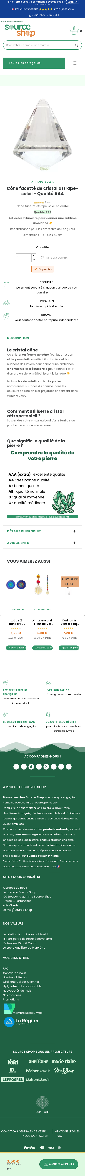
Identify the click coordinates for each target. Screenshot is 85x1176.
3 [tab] (46, 660)
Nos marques (12, 995)
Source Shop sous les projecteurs (42, 1052)
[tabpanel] (42, 133)
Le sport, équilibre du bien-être (24, 948)
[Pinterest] (69, 767)
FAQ (5, 969)
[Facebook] (39, 767)
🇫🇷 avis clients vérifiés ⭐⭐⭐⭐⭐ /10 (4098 (39, 9)
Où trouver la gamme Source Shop (27, 897)
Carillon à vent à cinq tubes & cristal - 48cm (69, 622)
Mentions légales (67, 1131)
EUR (38, 1112)
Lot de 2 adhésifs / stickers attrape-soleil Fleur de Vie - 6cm (16, 622)
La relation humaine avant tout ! (25, 934)
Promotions (11, 999)
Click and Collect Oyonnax (21, 982)
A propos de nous (15, 888)
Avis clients (18, 543)
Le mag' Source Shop (17, 910)
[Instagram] (24, 767)
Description (18, 338)
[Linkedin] (54, 767)
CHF (46, 1112)
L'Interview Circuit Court (19, 943)
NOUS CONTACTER (35, 1136)
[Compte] (29, 15)
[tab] (42, 338)
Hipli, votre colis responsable (22, 986)
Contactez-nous (14, 973)
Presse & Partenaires (17, 901)
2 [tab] (44, 176)
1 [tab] (40, 176)
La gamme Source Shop (19, 892)
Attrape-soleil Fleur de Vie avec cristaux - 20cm (42, 622)
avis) (70, 9)
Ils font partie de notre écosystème (27, 939)
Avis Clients (11, 905)
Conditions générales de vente (23, 1131)
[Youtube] (16, 767)
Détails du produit (24, 531)
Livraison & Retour (15, 977)
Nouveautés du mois (17, 991)
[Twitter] (61, 767)
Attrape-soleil (42, 182)
